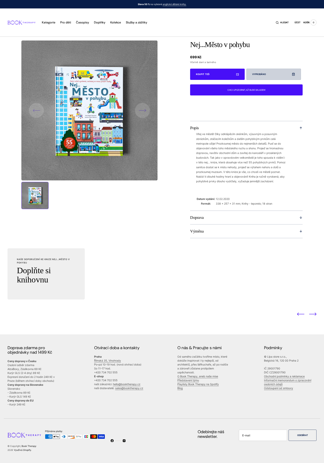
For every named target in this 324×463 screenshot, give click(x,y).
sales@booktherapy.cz (129, 388)
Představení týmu (188, 380)
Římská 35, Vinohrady (107, 360)
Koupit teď (203, 74)
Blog (180, 388)
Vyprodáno (259, 74)
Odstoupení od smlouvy (278, 388)
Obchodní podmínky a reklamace (284, 376)
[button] (282, 22)
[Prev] (300, 313)
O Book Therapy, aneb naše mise (197, 376)
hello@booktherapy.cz (126, 384)
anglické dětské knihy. (174, 4)
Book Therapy (29, 446)
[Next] (312, 313)
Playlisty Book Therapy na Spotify (198, 384)
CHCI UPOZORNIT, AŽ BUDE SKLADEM (246, 90)
